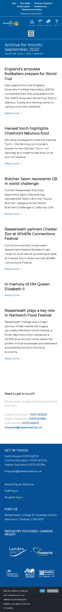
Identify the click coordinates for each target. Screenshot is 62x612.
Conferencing (40, 6)
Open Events (40, 25)
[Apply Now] (32, 21)
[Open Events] (40, 21)
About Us (56, 25)
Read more (12, 113)
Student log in (14, 497)
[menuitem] (14, 3)
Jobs (14, 3)
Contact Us (48, 25)
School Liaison (23, 6)
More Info (52, 591)
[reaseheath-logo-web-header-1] (11, 23)
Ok (42, 591)
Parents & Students (43, 3)
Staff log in (11, 490)
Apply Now (32, 25)
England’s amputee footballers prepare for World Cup (31, 74)
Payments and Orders (32, 9)
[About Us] (57, 21)
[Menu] (31, 34)
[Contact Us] (48, 21)
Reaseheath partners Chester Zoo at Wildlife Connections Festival (31, 234)
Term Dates (25, 3)
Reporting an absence (20, 484)
